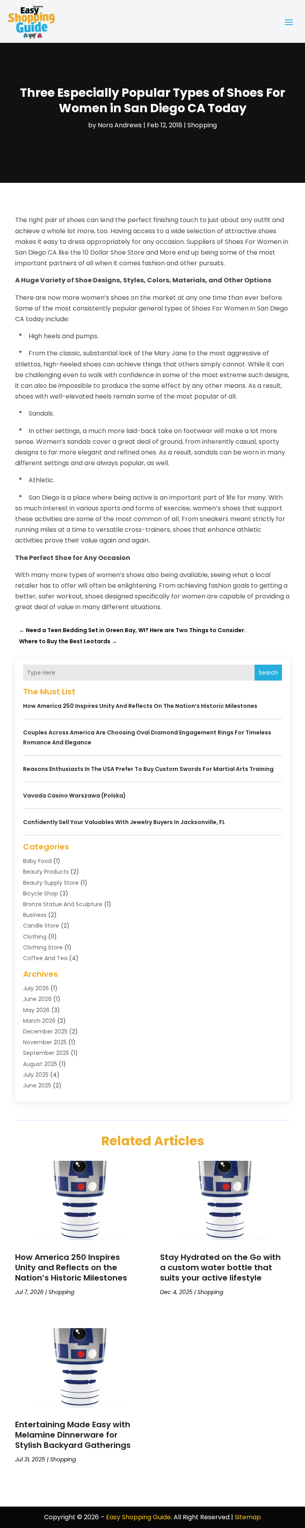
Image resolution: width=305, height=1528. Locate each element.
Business (34, 915)
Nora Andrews (120, 125)
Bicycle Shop (40, 893)
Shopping (202, 125)
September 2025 (46, 1053)
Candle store (41, 926)
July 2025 (35, 1075)
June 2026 (37, 999)
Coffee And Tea (45, 958)
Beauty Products (46, 872)
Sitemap (248, 1517)
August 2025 (40, 1064)
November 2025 (45, 1042)
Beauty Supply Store (51, 883)
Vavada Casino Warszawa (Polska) (74, 795)
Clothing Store (43, 947)
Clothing (34, 937)
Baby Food (37, 861)
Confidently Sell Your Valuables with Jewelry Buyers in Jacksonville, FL (124, 822)
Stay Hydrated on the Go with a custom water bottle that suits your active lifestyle (220, 1267)
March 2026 (39, 1021)
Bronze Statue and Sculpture (62, 904)
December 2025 (45, 1031)
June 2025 (37, 1085)
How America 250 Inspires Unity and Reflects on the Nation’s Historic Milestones (140, 706)
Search (268, 673)
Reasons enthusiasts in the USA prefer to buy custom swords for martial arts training (148, 769)
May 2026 (36, 1010)
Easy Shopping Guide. (139, 1517)
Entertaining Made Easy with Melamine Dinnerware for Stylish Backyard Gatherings (73, 1435)
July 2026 (36, 988)
